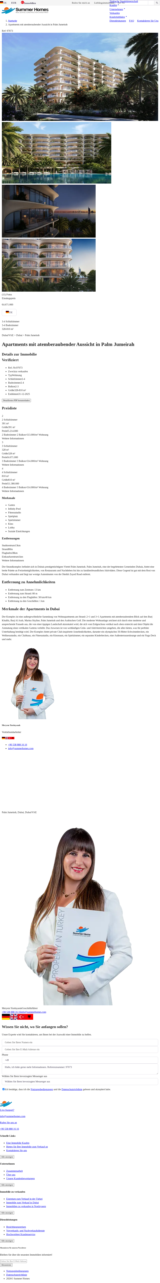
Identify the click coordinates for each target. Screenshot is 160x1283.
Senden (10, 1097)
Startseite (12, 20)
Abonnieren (6, 1265)
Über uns (10, 1174)
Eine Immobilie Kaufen (17, 1143)
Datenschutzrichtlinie (72, 1089)
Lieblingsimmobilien (104, 3)
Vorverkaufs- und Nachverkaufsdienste (25, 1230)
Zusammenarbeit (14, 1171)
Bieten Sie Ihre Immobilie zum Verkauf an (27, 1146)
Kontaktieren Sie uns (147, 20)
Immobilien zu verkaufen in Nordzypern (26, 1206)
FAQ (131, 20)
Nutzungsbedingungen (42, 1089)
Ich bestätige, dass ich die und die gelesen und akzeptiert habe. (58, 1089)
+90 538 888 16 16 (17, 744)
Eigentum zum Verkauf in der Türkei (24, 1198)
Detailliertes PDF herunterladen (16, 400)
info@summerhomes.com (20, 748)
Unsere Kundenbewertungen (20, 1178)
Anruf (24, 756)
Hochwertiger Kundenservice (20, 1234)
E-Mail (9, 756)
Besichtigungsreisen (16, 1227)
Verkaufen (115, 13)
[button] (114, 5)
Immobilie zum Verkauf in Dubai (22, 1202)
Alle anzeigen (7, 1157)
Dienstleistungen (118, 20)
